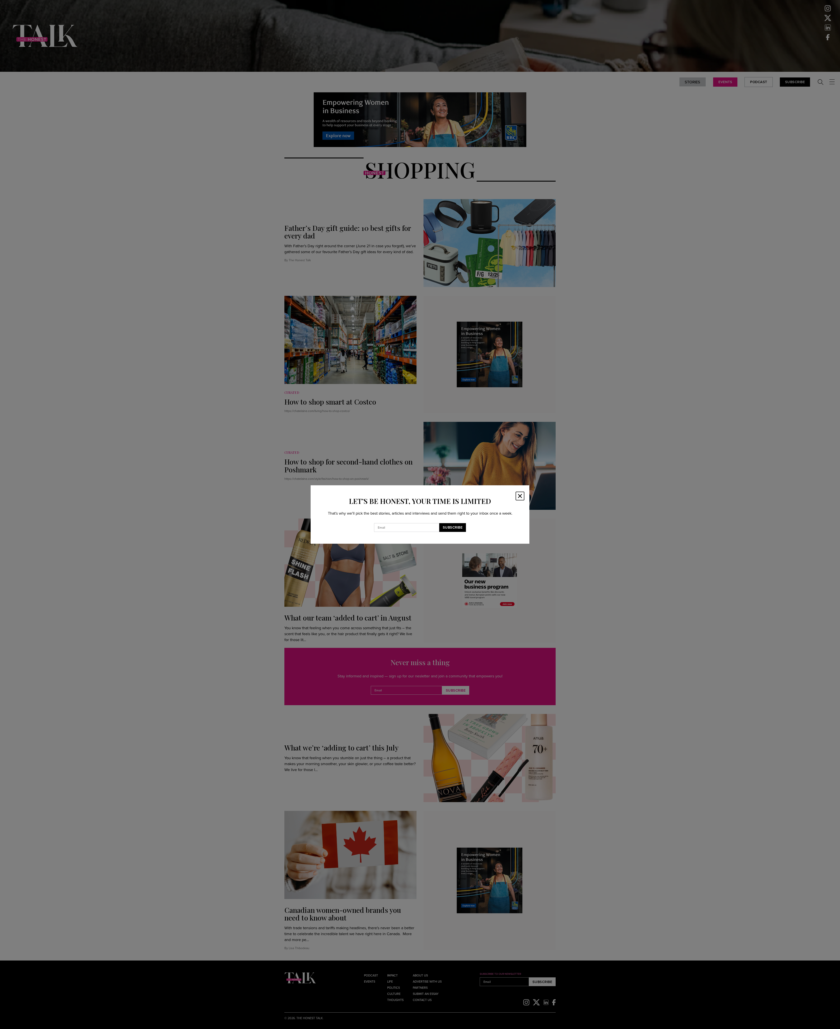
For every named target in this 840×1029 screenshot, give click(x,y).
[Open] (520, 496)
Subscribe (453, 527)
